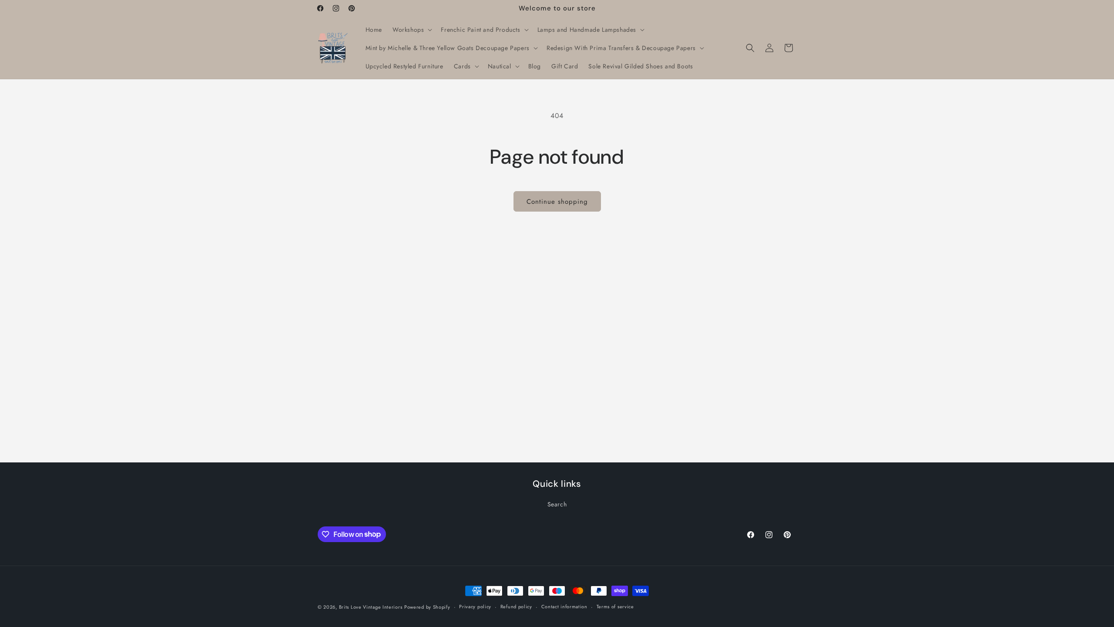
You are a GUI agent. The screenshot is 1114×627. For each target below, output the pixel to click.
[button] (411, 29)
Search (557, 504)
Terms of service (615, 606)
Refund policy (516, 606)
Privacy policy (475, 606)
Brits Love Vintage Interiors (371, 606)
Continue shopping (557, 201)
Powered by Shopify (427, 606)
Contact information (564, 606)
